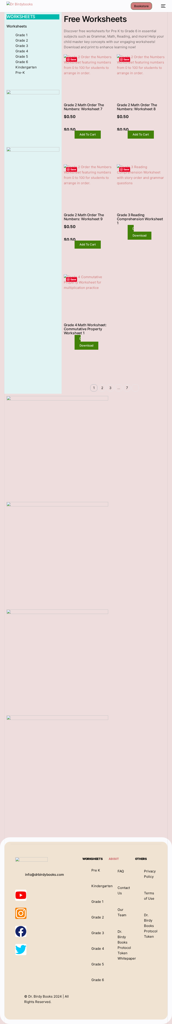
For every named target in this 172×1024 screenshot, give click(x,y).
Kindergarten (26, 67)
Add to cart (88, 134)
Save (73, 59)
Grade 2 (21, 40)
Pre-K (20, 72)
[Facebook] (20, 931)
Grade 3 (21, 46)
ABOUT (114, 859)
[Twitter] (20, 949)
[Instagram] (20, 913)
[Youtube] (20, 895)
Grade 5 (21, 56)
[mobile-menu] (161, 6)
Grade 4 (21, 51)
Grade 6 (21, 62)
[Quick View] (72, 134)
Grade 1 (21, 35)
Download (139, 235)
